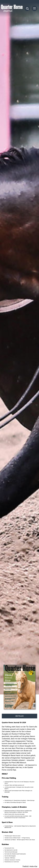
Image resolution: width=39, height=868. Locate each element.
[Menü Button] (34, 8)
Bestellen (20, 716)
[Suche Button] (27, 8)
